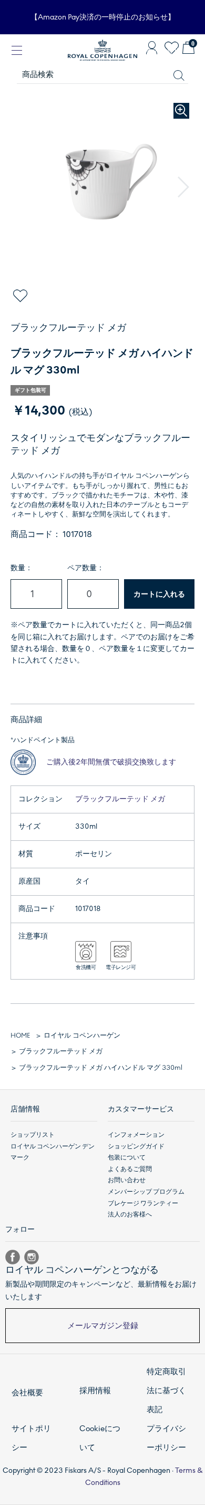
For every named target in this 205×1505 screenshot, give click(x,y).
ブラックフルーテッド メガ (120, 799)
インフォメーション (136, 1134)
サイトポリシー (31, 1438)
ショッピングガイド (136, 1146)
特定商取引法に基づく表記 (166, 1390)
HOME (20, 1035)
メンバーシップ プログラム (146, 1191)
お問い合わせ (127, 1180)
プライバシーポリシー (166, 1438)
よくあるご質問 (130, 1169)
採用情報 (95, 1390)
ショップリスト (33, 1134)
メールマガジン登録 (102, 1325)
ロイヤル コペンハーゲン (82, 1035)
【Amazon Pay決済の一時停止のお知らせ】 (102, 17)
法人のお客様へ (130, 1214)
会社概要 (27, 1392)
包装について (127, 1157)
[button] (183, 187)
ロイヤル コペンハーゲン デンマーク (53, 1152)
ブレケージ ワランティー (143, 1203)
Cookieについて (99, 1438)
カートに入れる (159, 594)
